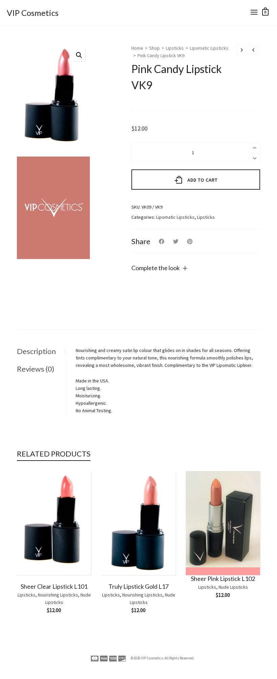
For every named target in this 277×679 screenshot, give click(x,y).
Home (137, 48)
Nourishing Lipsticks (58, 595)
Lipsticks (175, 48)
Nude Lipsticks (233, 587)
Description (36, 351)
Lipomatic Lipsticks (209, 48)
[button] (79, 55)
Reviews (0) (35, 368)
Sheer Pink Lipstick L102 (223, 578)
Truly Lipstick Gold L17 (138, 586)
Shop (154, 48)
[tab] (41, 351)
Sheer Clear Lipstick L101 (54, 586)
